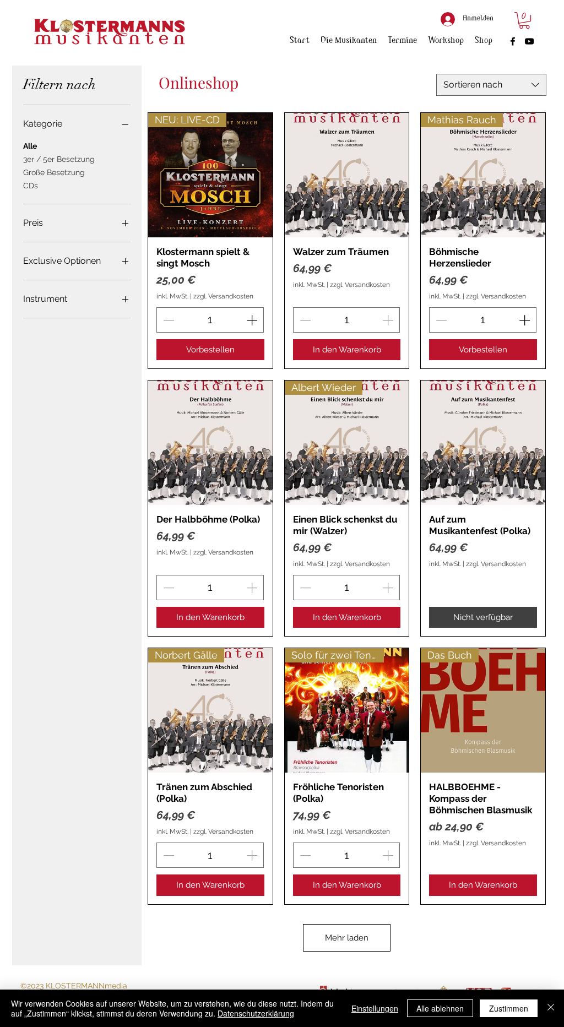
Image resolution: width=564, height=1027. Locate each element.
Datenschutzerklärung (256, 1013)
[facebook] (512, 41)
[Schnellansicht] (347, 175)
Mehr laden (346, 938)
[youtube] (529, 41)
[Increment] (252, 320)
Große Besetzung (54, 172)
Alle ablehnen (440, 1008)
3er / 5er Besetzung (59, 159)
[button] (524, 20)
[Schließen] (550, 1008)
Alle (30, 146)
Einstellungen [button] (374, 1008)
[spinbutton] (210, 320)
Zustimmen (508, 1008)
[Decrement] (167, 320)
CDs (30, 185)
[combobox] (491, 85)
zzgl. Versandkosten (223, 296)
